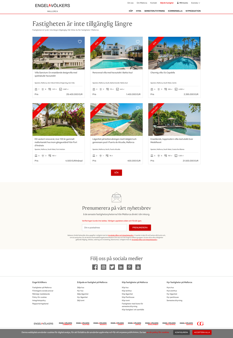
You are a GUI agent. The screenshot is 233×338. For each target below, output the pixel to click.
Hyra (138, 11)
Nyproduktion (193, 11)
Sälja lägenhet (82, 294)
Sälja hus (80, 287)
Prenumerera (140, 227)
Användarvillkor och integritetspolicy (120, 235)
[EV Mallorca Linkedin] (121, 267)
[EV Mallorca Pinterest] (129, 267)
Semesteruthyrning (154, 11)
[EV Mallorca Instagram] (103, 267)
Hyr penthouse (173, 297)
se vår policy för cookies (157, 332)
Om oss (130, 3)
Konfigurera (181, 332)
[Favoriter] (80, 41)
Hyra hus (170, 287)
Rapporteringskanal (40, 303)
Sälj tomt (80, 300)
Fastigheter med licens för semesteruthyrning (132, 305)
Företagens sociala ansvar (42, 290)
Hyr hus (80, 290)
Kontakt (153, 3)
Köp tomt (126, 300)
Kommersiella (175, 11)
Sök (116, 172)
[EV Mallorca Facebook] (95, 267)
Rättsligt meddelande (41, 294)
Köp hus (125, 287)
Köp (131, 11)
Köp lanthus (127, 290)
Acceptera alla (202, 332)
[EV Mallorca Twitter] (112, 267)
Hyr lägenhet (82, 297)
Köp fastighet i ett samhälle (133, 309)
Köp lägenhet (127, 294)
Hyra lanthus (172, 290)
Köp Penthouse (128, 297)
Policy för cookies (39, 297)
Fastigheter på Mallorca (42, 287)
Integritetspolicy (39, 300)
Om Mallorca (142, 3)
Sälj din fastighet (167, 3)
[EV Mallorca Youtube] (138, 267)
